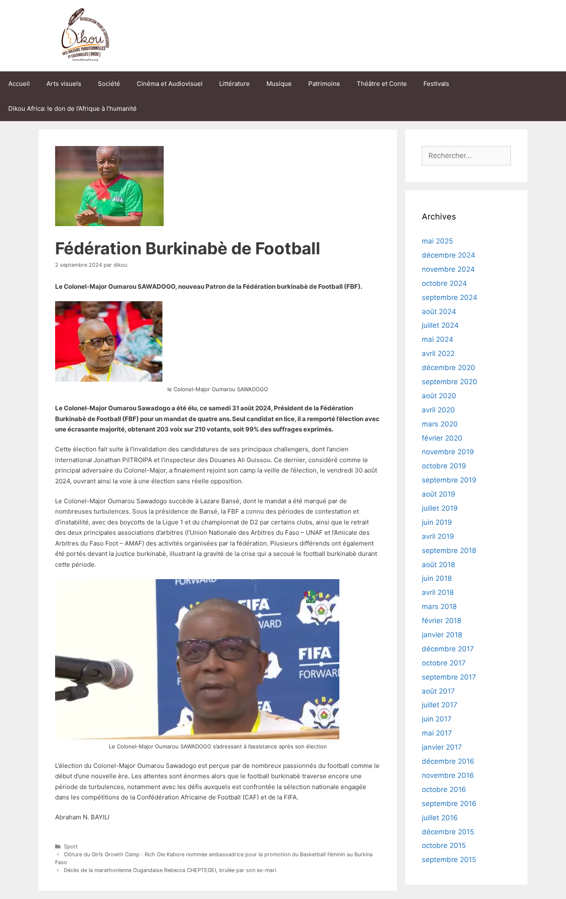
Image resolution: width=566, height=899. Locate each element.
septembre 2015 (449, 859)
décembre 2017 (448, 649)
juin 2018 (437, 578)
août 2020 (439, 396)
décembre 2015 (448, 832)
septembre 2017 (449, 677)
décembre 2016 (448, 761)
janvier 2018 (442, 635)
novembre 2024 (448, 269)
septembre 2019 (449, 480)
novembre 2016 (448, 775)
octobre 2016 (444, 789)
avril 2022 (438, 353)
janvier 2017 (442, 747)
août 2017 (438, 691)
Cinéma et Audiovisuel (170, 84)
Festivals (436, 84)
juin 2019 (437, 522)
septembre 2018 (449, 550)
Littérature (234, 84)
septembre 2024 (449, 297)
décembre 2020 (448, 367)
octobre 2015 (444, 845)
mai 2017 (437, 733)
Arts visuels (63, 84)
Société (109, 84)
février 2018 (441, 620)
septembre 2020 (449, 382)
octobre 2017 (444, 663)
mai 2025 (437, 241)
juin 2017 (437, 719)
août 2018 (438, 564)
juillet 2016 (440, 818)
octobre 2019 (444, 466)
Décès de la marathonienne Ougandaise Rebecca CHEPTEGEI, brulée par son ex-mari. (171, 870)
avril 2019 (438, 536)
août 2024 (439, 311)
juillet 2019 (440, 508)
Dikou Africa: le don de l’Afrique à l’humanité (72, 108)
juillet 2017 (439, 705)
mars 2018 (439, 606)
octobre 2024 (444, 283)
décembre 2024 (448, 255)
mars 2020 (440, 424)
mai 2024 (437, 339)
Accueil (19, 84)
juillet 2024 (440, 325)
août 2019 (438, 494)
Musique (279, 84)
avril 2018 (438, 592)
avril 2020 (438, 410)
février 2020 (442, 438)
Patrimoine (324, 84)
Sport (71, 846)
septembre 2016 (449, 803)
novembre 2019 (448, 452)
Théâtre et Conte (382, 84)
